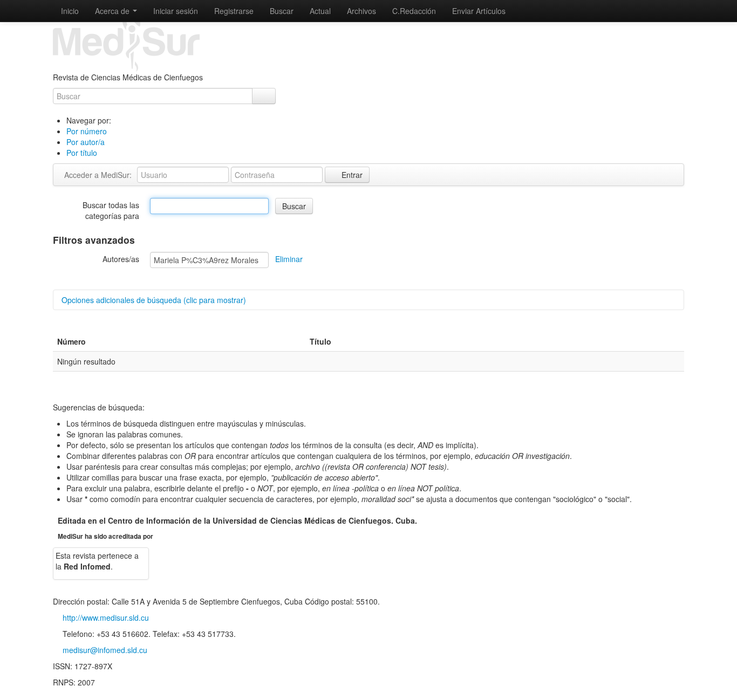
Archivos (361, 10)
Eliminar (289, 258)
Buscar (282, 10)
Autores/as (121, 258)
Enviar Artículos (479, 10)
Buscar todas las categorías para (111, 210)
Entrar (351, 174)
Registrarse (234, 10)
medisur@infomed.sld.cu (105, 649)
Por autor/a (85, 141)
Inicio (70, 10)
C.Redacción (414, 10)
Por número (86, 131)
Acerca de (113, 10)
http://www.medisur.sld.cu (106, 617)
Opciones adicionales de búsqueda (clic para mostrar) (154, 299)
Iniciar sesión (175, 10)
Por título (81, 152)
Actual (320, 10)
